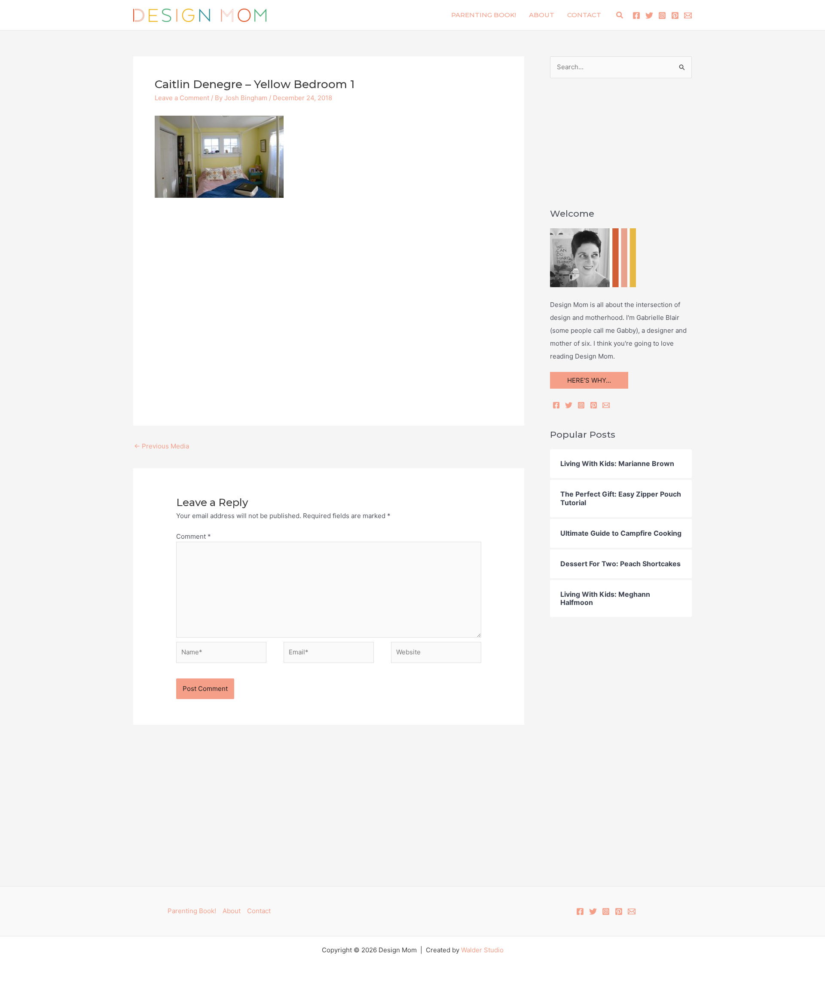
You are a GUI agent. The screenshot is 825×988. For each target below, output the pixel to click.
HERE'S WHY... (589, 380)
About (541, 15)
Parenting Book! (483, 15)
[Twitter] (649, 15)
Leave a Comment (182, 98)
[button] (620, 15)
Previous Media (161, 446)
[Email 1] (688, 15)
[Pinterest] (675, 15)
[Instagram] (662, 15)
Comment (193, 536)
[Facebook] (636, 15)
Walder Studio (482, 950)
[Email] (606, 405)
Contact (584, 15)
